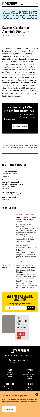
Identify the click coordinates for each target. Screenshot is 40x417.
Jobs (29, 387)
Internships (29, 389)
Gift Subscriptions (11, 389)
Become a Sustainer (29, 374)
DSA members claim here (20, 126)
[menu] (22, 4)
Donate (29, 372)
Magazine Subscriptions (11, 387)
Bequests (29, 376)
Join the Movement (8, 409)
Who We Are (10, 372)
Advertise (29, 378)
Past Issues (10, 374)
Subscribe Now (21, 335)
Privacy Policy (11, 376)
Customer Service (11, 391)
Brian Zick (5, 36)
